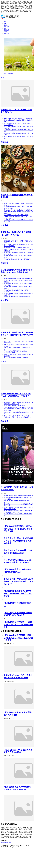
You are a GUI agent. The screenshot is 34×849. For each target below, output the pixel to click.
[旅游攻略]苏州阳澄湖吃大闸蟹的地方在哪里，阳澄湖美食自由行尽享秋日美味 (18, 528)
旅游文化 (6, 28)
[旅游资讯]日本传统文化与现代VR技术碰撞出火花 (18, 278)
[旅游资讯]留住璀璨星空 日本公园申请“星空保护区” (18, 495)
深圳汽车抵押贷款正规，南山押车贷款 (14, 405)
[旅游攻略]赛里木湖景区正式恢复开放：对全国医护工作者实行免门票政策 (18, 593)
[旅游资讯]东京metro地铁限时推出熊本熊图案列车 (17, 259)
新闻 (5, 23)
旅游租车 (6, 31)
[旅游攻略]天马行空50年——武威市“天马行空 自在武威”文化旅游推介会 (18, 624)
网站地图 (3, 842)
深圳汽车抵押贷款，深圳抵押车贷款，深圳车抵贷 (18, 415)
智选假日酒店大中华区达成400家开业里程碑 (16, 215)
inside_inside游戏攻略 (9, 352)
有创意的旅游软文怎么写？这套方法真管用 (16, 357)
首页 (5, 21)
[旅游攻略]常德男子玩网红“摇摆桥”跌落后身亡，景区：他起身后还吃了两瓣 (18, 637)
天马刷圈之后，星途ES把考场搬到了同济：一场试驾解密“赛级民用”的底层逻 (18, 540)
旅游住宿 (6, 33)
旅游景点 (6, 25)
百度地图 (8, 842)
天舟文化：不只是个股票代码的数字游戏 (15, 351)
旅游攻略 (6, 26)
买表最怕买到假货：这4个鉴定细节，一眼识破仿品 (18, 118)
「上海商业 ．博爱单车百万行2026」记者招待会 (17, 417)
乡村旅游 (6, 30)
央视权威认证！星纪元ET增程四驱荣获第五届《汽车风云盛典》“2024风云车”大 (18, 581)
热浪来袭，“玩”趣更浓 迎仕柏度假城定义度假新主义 (18, 210)
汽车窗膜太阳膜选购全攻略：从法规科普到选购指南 (18, 407)
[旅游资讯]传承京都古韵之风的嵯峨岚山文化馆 (17, 296)
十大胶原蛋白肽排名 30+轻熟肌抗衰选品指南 (16, 247)
